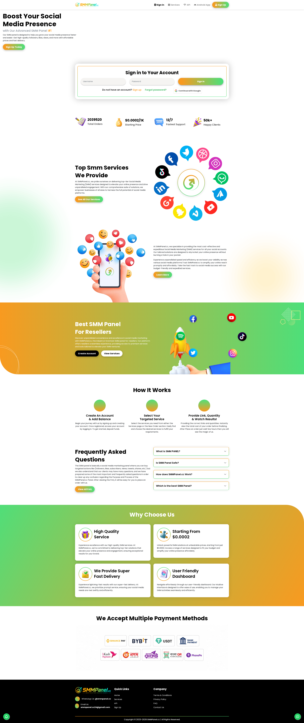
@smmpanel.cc (103, 698)
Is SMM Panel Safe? (167, 462)
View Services (112, 353)
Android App (203, 4)
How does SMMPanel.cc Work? (174, 474)
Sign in (160, 4)
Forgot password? (155, 89)
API (188, 4)
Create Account (87, 353)
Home (117, 695)
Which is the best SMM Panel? (174, 486)
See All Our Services (89, 199)
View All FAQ (85, 489)
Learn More (162, 274)
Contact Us (158, 707)
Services (175, 4)
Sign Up (117, 707)
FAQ (155, 703)
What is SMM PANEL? (168, 451)
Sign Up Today (14, 46)
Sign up (137, 89)
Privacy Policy (159, 699)
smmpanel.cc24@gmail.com (95, 707)
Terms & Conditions (162, 695)
